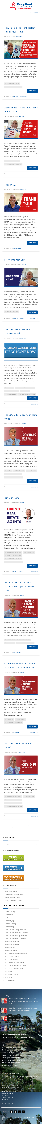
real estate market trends (14, 474)
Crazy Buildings (10, 912)
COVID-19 (19, 387)
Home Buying (9, 921)
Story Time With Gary (18, 318)
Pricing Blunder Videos (12, 898)
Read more (32, 91)
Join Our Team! (11, 497)
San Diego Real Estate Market (27, 394)
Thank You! (10, 184)
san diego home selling (13, 83)
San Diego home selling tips (14, 87)
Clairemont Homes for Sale (10, 1050)
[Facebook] (11, 1111)
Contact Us (28, 13)
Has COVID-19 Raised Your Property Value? (13, 1035)
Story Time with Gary (14, 259)
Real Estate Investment (12, 942)
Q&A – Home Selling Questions (15, 939)
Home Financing (10, 924)
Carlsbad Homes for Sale (9, 1065)
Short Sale (8, 977)
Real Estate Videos (17, 571)
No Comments (34, 96)
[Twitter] (15, 1111)
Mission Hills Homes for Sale (10, 1063)
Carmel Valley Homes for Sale (11, 1052)
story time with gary (12, 311)
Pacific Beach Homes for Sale (10, 1047)
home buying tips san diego (14, 552)
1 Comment (35, 174)
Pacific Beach (25, 391)
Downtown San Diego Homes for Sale (13, 1055)
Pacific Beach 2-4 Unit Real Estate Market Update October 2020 (19, 586)
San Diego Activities (11, 974)
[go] (36, 844)
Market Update (30, 387)
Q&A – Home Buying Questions (15, 930)
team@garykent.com (12, 1087)
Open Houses (13, 959)
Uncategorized (17, 248)
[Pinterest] (23, 1111)
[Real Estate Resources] (13, 858)
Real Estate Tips (10, 947)
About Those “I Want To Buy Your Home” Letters (23, 1008)
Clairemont (10, 387)
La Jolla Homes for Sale (8, 1045)
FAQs (6, 918)
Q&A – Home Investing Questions (16, 936)
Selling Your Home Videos (19, 96)
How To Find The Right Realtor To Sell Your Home (23, 999)
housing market (19, 470)
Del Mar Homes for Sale (9, 1068)
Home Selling (9, 927)
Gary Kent (19, 36)
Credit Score (9, 915)
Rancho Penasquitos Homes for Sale (13, 1060)
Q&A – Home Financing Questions (16, 933)
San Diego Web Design (22, 1117)
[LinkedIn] (19, 1111)
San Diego (8, 971)
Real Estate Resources (12, 944)
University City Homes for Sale (11, 1058)
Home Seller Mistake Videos (14, 895)
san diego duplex (11, 394)
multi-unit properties (12, 391)
